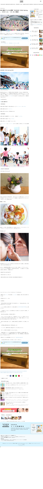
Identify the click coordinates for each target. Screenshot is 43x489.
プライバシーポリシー (20, 443)
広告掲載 (14, 443)
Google (41, 55)
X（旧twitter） (13, 376)
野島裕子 (2, 372)
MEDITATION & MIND (9, 4)
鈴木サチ (18, 372)
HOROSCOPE (36, 4)
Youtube (38, 55)
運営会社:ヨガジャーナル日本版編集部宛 (36, 24)
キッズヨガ (20, 116)
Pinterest (19, 376)
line (39, 55)
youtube (19, 426)
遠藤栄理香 (5, 372)
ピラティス (13, 34)
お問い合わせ (4, 443)
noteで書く (22, 376)
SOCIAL (14, 4)
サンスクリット (11, 123)
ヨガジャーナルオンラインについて (36, 443)
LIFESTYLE (31, 4)
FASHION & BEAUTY (26, 4)
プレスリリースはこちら (9, 443)
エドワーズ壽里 (14, 372)
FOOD (21, 4)
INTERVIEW (18, 4)
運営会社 (30, 443)
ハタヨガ (24, 106)
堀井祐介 (8, 372)
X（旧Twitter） (13, 426)
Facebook (10, 376)
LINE (16, 376)
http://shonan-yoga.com (19, 337)
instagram (34, 55)
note (36, 55)
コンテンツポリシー (26, 443)
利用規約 (16, 443)
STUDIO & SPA (40, 4)
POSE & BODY (3, 4)
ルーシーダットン (19, 106)
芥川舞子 (11, 372)
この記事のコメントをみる (4, 378)
